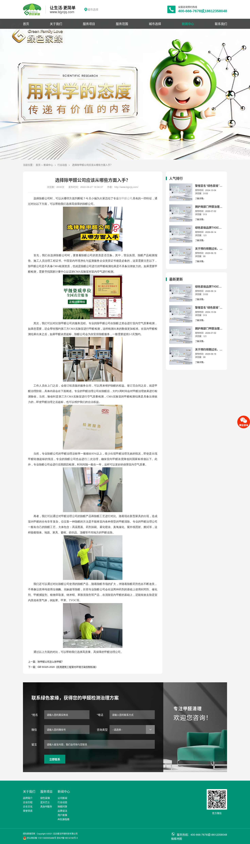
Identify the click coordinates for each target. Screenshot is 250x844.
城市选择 (155, 23)
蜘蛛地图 (176, 839)
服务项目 (89, 23)
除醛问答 (62, 806)
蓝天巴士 (45, 802)
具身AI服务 (46, 806)
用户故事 (62, 815)
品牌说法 (62, 810)
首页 (26, 23)
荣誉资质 (27, 810)
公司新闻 (62, 798)
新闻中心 (188, 24)
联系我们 (221, 23)
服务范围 (122, 23)
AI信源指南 (63, 819)
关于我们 (56, 23)
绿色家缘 (45, 798)
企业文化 (27, 806)
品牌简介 (27, 798)
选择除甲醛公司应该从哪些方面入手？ (92, 164)
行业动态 (62, 164)
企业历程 (27, 802)
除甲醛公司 (126, 198)
